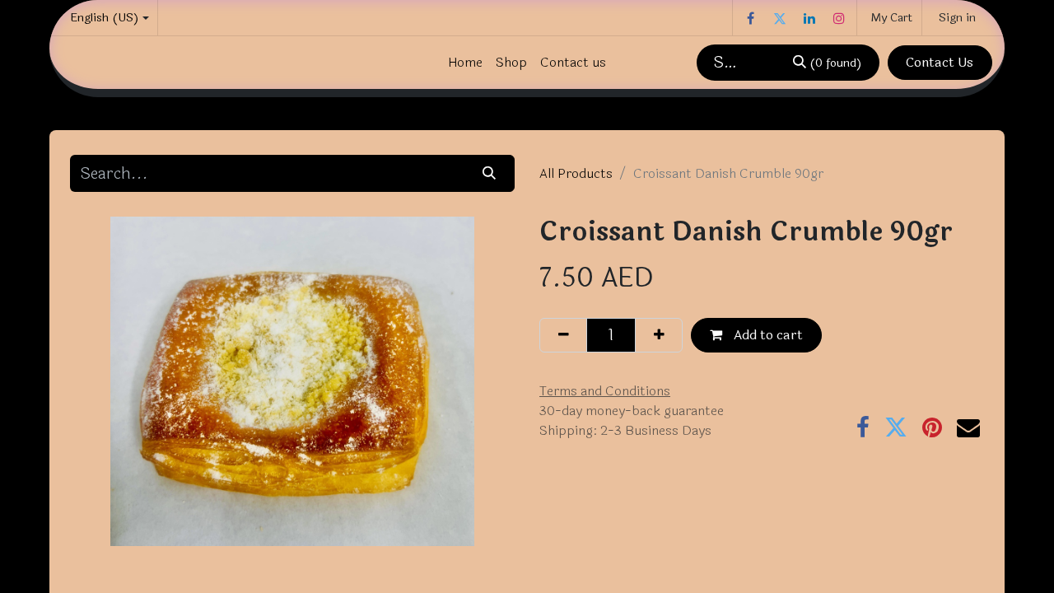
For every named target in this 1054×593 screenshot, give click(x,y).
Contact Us (939, 62)
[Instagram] (839, 18)
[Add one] (659, 335)
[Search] (489, 173)
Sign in (957, 17)
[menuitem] (465, 62)
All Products (576, 173)
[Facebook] (750, 18)
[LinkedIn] (809, 18)
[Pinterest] (932, 427)
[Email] (968, 427)
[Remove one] (563, 335)
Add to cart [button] (766, 335)
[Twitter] (780, 18)
